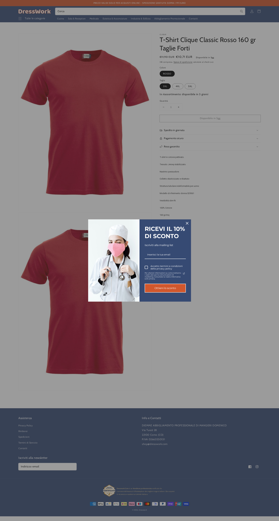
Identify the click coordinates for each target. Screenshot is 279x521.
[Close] (187, 223)
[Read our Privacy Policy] (184, 273)
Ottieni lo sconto (165, 288)
